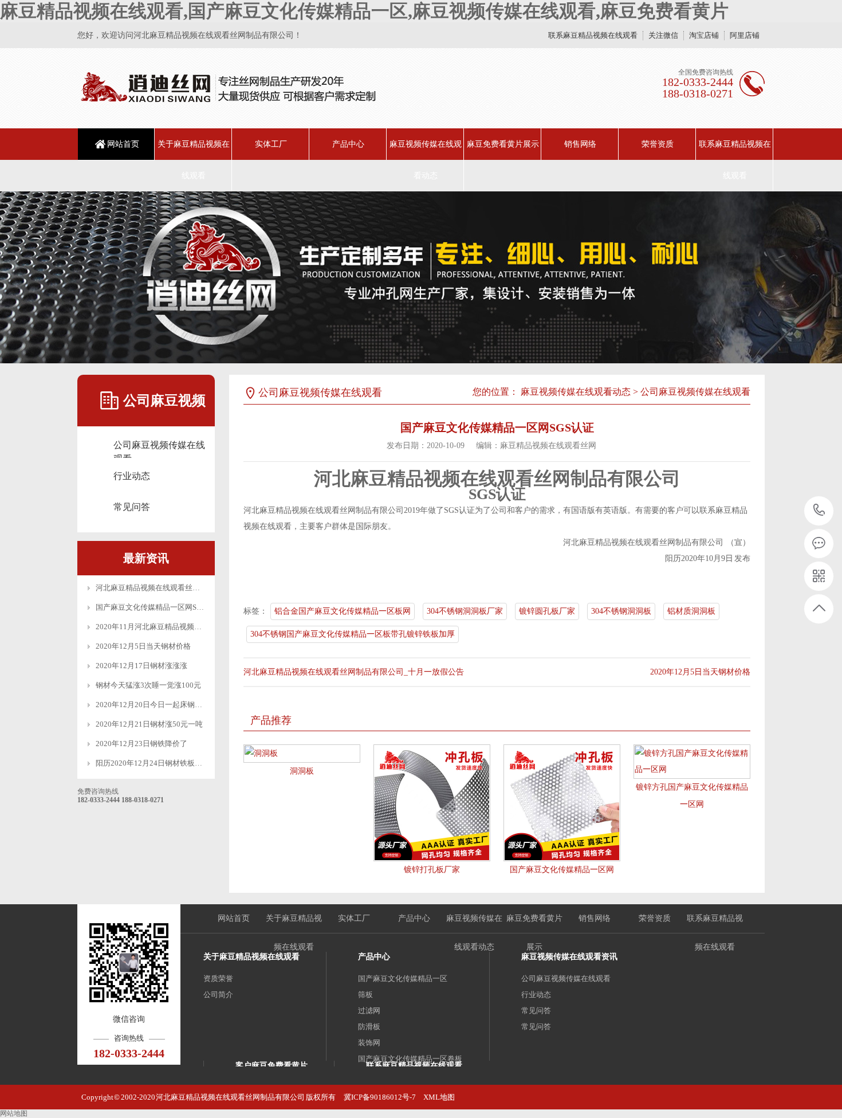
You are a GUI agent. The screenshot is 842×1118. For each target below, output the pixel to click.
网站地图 (13, 1113)
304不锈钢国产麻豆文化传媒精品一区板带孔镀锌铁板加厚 (352, 634)
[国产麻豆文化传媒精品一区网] (561, 802)
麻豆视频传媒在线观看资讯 (569, 956)
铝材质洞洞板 (691, 611)
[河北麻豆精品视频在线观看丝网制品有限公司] (227, 88)
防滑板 (369, 1026)
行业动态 (131, 476)
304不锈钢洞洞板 (621, 611)
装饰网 (369, 1042)
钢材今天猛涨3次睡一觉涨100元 (148, 685)
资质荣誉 (218, 978)
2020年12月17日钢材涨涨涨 (141, 665)
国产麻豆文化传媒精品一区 (402, 978)
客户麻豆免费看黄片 (271, 1065)
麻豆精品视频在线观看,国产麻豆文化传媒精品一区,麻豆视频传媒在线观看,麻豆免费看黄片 (364, 11)
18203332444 (819, 511)
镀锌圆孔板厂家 (547, 611)
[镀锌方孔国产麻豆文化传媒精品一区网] (692, 761)
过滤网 (369, 1010)
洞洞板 (302, 771)
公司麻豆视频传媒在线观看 (159, 446)
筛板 (365, 994)
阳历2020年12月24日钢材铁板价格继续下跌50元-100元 (186, 763)
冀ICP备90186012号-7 (379, 1097)
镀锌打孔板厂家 (432, 869)
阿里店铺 (745, 35)
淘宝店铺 (704, 35)
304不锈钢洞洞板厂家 (465, 611)
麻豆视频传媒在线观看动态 (425, 160)
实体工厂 (271, 144)
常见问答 (131, 507)
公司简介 (218, 994)
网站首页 (123, 144)
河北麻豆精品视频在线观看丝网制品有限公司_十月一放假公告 (198, 587)
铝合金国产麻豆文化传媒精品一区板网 (342, 611)
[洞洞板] (301, 753)
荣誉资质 (658, 144)
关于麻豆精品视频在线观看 (194, 160)
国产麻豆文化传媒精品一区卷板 (410, 1058)
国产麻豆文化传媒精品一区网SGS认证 (158, 607)
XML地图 (439, 1097)
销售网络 (580, 144)
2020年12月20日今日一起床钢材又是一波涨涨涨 (175, 704)
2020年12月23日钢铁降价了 (141, 743)
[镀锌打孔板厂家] (431, 802)
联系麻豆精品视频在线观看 (593, 35)
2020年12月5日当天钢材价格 (143, 646)
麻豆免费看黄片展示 (503, 144)
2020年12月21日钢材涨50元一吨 (149, 724)
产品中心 (348, 144)
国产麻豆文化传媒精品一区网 (562, 869)
